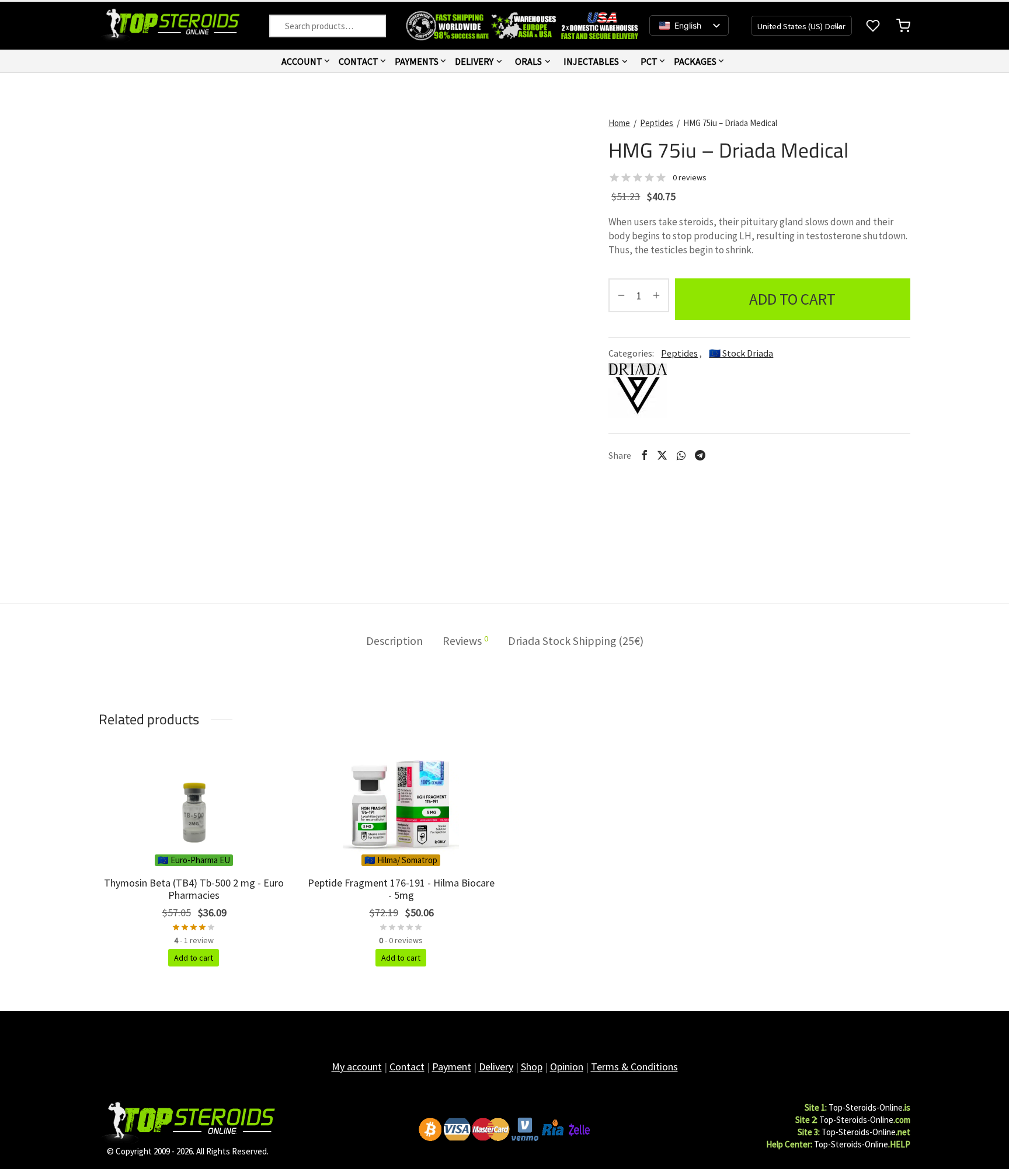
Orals (528, 61)
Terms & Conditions (634, 1066)
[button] (193, 957)
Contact (358, 61)
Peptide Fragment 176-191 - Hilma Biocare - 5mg (401, 889)
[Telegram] (700, 455)
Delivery (474, 61)
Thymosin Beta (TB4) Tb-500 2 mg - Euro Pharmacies (194, 889)
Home (619, 122)
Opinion (566, 1066)
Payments (417, 61)
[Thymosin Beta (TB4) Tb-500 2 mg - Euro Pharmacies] (193, 804)
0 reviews (690, 177)
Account (301, 61)
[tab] (465, 641)
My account (357, 1066)
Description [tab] (394, 641)
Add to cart (793, 299)
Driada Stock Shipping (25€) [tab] (575, 641)
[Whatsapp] (681, 455)
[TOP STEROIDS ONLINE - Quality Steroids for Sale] (187, 1122)
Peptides (656, 122)
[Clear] (282, 26)
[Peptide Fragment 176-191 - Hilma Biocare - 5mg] (401, 804)
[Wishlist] (874, 26)
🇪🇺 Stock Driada (741, 353)
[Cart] (903, 26)
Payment (451, 1066)
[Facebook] (644, 455)
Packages (695, 61)
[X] (662, 455)
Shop (531, 1066)
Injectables (591, 61)
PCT (649, 61)
